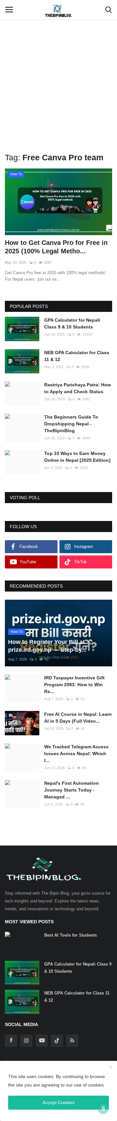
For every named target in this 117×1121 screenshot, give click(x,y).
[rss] (72, 1040)
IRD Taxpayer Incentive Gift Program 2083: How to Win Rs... (74, 684)
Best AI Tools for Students (70, 935)
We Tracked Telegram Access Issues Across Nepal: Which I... (76, 753)
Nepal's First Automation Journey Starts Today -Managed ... (71, 790)
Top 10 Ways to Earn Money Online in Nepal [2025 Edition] (77, 457)
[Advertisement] (58, 61)
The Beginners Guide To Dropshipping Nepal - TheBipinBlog (71, 423)
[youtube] (41, 1040)
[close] (110, 1067)
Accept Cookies (58, 1102)
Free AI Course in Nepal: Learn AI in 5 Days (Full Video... (78, 718)
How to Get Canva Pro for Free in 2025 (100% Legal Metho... (56, 247)
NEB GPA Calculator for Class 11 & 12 (76, 356)
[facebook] (11, 1040)
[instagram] (26, 1040)
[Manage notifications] (103, 1108)
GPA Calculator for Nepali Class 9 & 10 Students (72, 323)
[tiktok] (57, 1040)
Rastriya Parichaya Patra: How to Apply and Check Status (77, 388)
